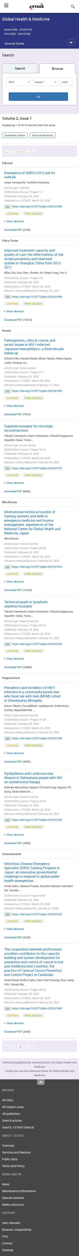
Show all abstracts (42, 135)
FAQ (5, 1236)
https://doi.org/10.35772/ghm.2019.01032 (37, 914)
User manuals (11, 1223)
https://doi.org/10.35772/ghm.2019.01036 (37, 738)
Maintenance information (19, 1191)
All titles (7, 1100)
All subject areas (13, 1107)
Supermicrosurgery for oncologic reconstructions (28, 428)
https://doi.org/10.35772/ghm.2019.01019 (37, 468)
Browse (57, 68)
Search (20, 68)
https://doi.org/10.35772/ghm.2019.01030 (37, 391)
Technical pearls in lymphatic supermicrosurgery (26, 604)
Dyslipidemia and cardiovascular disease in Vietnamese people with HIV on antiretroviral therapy (33, 777)
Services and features (16, 1152)
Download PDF (13, 230)
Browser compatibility (16, 1230)
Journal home (14, 43)
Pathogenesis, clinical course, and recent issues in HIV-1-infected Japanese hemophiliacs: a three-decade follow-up (34, 346)
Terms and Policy (13, 1166)
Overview (8, 1145)
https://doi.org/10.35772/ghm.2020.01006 (37, 297)
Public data (9, 1159)
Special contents (13, 1198)
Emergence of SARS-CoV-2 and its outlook (29, 174)
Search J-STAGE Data (16, 1127)
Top (40, 1082)
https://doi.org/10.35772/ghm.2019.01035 (37, 820)
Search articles (12, 1120)
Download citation (14, 135)
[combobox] (19, 81)
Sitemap (7, 1250)
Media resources (13, 1204)
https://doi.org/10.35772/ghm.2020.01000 (37, 1008)
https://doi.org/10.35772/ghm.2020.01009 (37, 206)
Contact (7, 1243)
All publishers (11, 1114)
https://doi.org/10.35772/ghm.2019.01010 (37, 644)
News (5, 1184)
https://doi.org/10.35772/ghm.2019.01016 (37, 567)
